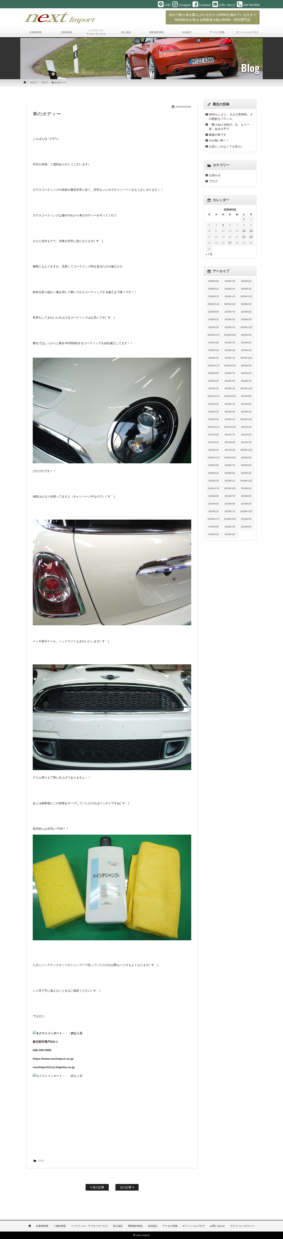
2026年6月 (246, 281)
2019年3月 (246, 503)
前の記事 (98, 1187)
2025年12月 (246, 296)
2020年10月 (230, 457)
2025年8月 (213, 311)
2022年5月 (213, 411)
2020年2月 (213, 480)
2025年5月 (213, 319)
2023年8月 (213, 373)
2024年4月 (230, 350)
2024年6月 (246, 342)
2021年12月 (246, 419)
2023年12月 (246, 358)
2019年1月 (230, 511)
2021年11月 (214, 427)
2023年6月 (246, 373)
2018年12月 (246, 511)
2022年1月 (230, 419)
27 (230, 242)
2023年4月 (230, 381)
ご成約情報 (59, 1226)
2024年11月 (214, 335)
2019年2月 (213, 511)
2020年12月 (246, 450)
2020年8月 (213, 465)
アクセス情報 (170, 1226)
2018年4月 (230, 534)
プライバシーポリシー (242, 1226)
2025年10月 (230, 304)
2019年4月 (230, 503)
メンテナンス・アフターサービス (89, 1226)
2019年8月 (213, 496)
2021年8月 (213, 434)
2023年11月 (214, 365)
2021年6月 (246, 434)
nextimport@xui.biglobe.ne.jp (54, 1067)
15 (244, 230)
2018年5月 (213, 534)
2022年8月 (213, 404)
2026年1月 (230, 296)
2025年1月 (230, 327)
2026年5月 (213, 289)
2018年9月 (246, 519)
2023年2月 (213, 388)
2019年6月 (246, 496)
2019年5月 (213, 503)
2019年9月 (246, 488)
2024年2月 (213, 358)
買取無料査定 (135, 1226)
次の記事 (126, 1187)
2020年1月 (230, 480)
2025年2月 (213, 327)
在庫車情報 (42, 1226)
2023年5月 (213, 381)
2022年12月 (246, 388)
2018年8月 (213, 526)
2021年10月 (230, 427)
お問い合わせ (217, 1226)
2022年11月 (214, 396)
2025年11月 (214, 304)
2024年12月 (246, 327)
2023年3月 (246, 381)
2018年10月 (230, 519)
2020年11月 (214, 457)
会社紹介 (153, 1226)
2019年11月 (214, 488)
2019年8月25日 (183, 106)
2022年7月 (230, 404)
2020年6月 (246, 465)
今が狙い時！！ (219, 140)
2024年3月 (246, 350)
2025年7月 (230, 311)
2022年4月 (230, 411)
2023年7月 (230, 373)
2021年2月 (213, 450)
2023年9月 (246, 365)
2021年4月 (230, 442)
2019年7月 (230, 496)
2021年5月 (213, 442)
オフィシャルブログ (194, 1226)
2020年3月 (246, 473)
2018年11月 (214, 519)
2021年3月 (246, 442)
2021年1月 (230, 450)
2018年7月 (230, 526)
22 (244, 236)
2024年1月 (230, 358)
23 (251, 236)
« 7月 (209, 254)
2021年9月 (246, 427)
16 (251, 230)
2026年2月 (213, 296)
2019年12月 (246, 480)
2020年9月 (246, 457)
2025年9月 (246, 304)
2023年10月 (230, 365)
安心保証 (118, 1226)
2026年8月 (213, 281)
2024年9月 (246, 335)
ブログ (33, 82)
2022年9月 (246, 396)
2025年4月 (230, 319)
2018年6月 (246, 526)
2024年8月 (213, 342)
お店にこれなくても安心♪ (225, 146)
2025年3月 (246, 319)
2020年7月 (230, 465)
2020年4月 (230, 473)
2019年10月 (230, 488)
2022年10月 (230, 396)
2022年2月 (213, 419)
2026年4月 (230, 289)
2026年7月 (230, 281)
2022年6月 (246, 404)
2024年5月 (213, 350)
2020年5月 (213, 473)
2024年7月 (230, 342)
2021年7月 (230, 434)
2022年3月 (246, 411)
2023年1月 (230, 388)
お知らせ (215, 175)
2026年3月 (246, 289)
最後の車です (217, 134)
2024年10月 (230, 335)
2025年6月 (246, 311)
